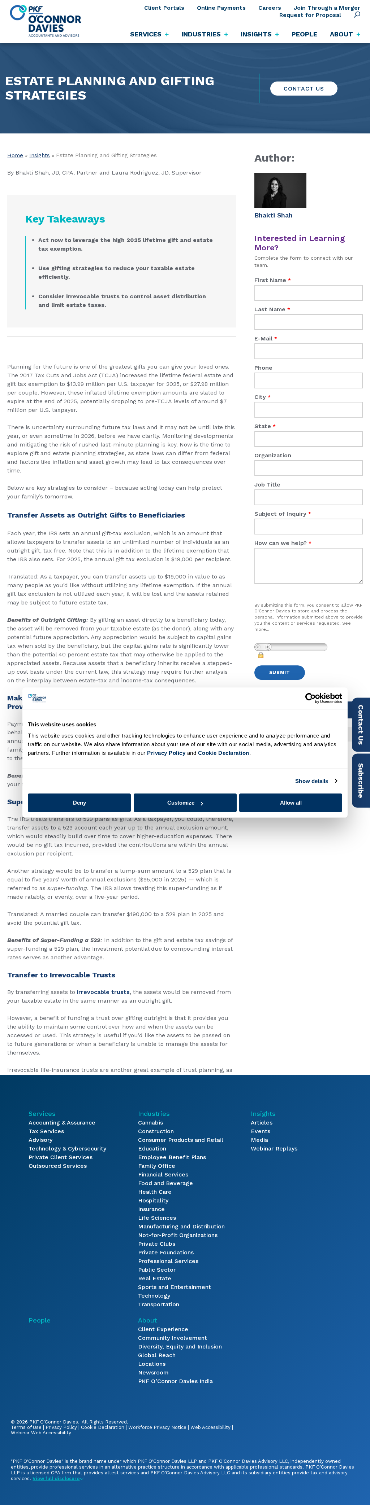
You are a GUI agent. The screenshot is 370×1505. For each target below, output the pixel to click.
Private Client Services (60, 1157)
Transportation (158, 1304)
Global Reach (157, 1355)
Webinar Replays (274, 1148)
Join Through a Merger (327, 7)
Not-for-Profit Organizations (178, 1235)
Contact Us (304, 88)
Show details (311, 781)
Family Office (156, 1165)
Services (42, 1113)
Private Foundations (166, 1252)
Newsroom (153, 1372)
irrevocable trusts (102, 992)
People (304, 34)
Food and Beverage (165, 1183)
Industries (154, 1113)
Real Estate (154, 1278)
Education (152, 1148)
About (147, 1320)
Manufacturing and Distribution (181, 1226)
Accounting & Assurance (62, 1122)
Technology (154, 1295)
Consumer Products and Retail (180, 1139)
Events (260, 1131)
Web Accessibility (210, 1427)
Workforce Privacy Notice (157, 1427)
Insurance (151, 1209)
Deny (79, 803)
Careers (269, 7)
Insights (39, 155)
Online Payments (221, 7)
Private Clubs (156, 1243)
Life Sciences (157, 1217)
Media (259, 1139)
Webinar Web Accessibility (41, 1432)
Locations (151, 1363)
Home (15, 155)
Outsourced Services (58, 1165)
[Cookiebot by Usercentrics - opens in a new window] (310, 698)
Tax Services (46, 1131)
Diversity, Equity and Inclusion (180, 1346)
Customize (180, 803)
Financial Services (163, 1174)
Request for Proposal (310, 15)
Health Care (155, 1191)
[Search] (357, 15)
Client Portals (164, 7)
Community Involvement (172, 1337)
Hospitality (153, 1200)
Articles (261, 1122)
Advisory (40, 1139)
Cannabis (150, 1122)
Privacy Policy (61, 1427)
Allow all (291, 803)
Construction (156, 1131)
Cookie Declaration (102, 1427)
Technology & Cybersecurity (67, 1148)
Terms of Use (26, 1427)
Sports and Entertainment (174, 1287)
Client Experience (163, 1329)
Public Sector (157, 1269)
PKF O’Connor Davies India (175, 1381)
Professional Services (168, 1261)
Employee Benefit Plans (172, 1157)
